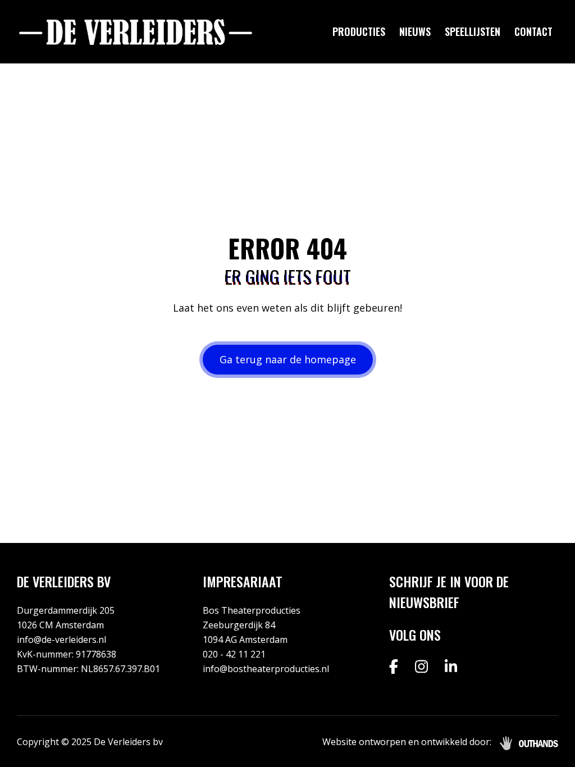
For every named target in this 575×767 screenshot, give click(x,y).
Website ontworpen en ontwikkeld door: (406, 742)
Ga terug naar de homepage (288, 359)
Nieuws (415, 31)
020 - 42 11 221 (234, 654)
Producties (358, 31)
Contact (533, 31)
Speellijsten (472, 31)
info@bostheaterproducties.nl (266, 669)
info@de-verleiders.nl (61, 639)
